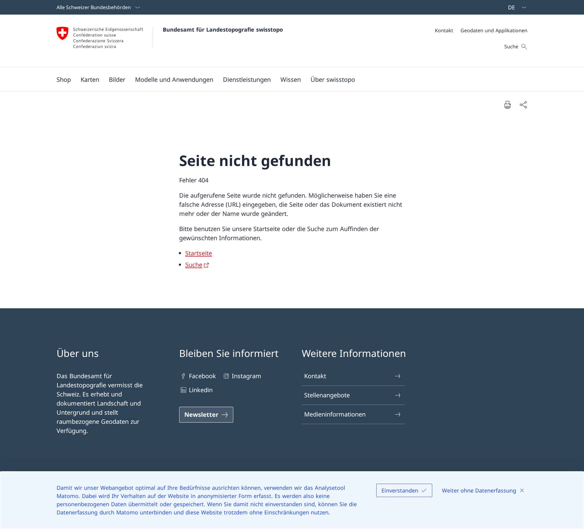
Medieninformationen (335, 414)
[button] (90, 79)
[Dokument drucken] (507, 104)
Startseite (198, 253)
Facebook (202, 376)
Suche (193, 265)
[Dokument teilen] (523, 104)
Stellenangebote (327, 395)
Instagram (246, 376)
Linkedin (201, 390)
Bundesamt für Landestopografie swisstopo (223, 29)
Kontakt (315, 376)
